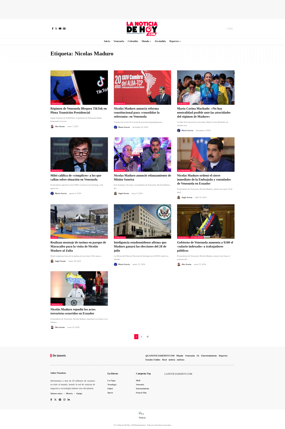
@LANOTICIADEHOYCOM (159, 355)
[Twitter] (56, 28)
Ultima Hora (184, 170)
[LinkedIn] (69, 400)
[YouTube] (60, 28)
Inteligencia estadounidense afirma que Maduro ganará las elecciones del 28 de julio (140, 246)
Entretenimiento (209, 355)
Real (164, 359)
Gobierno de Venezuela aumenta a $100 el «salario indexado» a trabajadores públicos (205, 246)
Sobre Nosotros (58, 373)
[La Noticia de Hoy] (142, 28)
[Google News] (64, 28)
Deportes (223, 355)
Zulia (54, 237)
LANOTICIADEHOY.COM (178, 374)
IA (198, 355)
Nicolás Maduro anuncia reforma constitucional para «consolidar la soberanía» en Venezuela (137, 112)
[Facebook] (52, 28)
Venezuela (57, 103)
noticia (172, 359)
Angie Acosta (123, 193)
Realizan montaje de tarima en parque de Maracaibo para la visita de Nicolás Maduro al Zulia (78, 246)
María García (124, 127)
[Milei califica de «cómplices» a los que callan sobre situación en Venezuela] (79, 154)
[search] (222, 28)
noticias (180, 359)
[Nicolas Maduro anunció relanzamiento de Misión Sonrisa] (142, 154)
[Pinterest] (60, 400)
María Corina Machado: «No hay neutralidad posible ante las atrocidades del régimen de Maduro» (204, 112)
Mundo (179, 355)
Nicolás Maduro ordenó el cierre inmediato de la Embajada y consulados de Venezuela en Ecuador (204, 179)
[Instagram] (64, 400)
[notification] (218, 28)
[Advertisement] (142, 9)
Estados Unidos (152, 359)
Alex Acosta (60, 126)
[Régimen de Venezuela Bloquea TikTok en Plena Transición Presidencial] (79, 87)
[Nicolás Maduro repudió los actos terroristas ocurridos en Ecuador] (79, 288)
